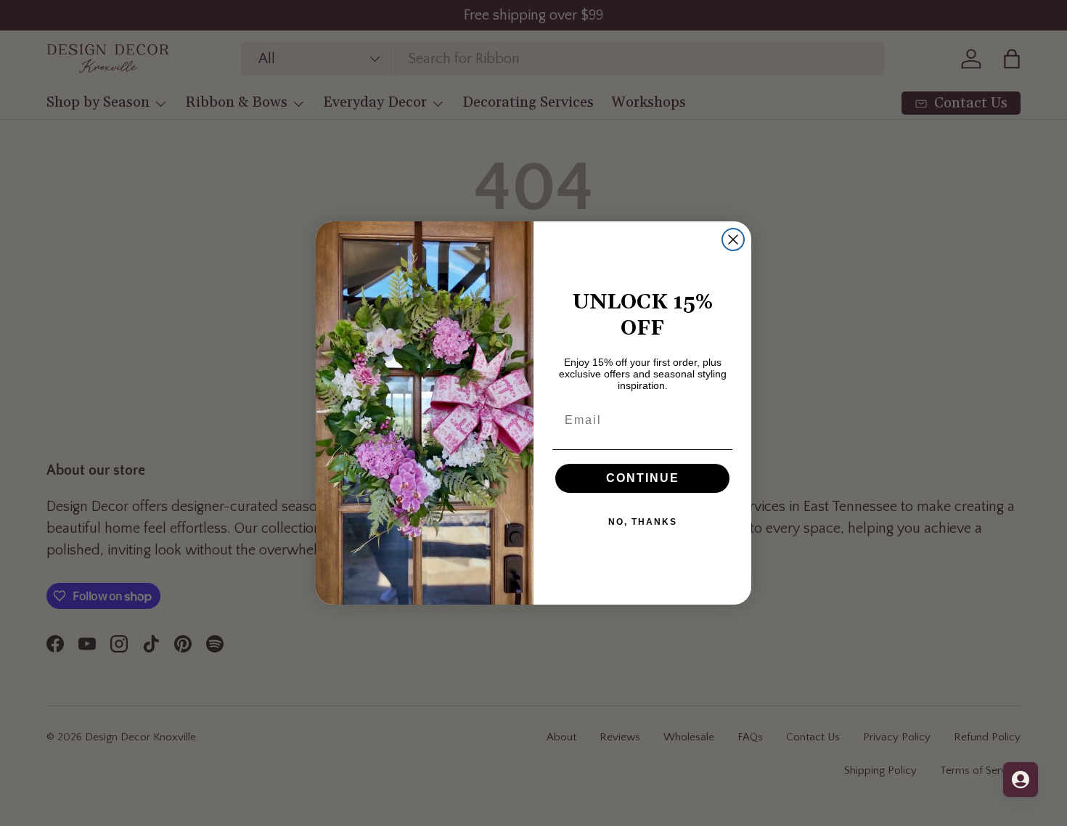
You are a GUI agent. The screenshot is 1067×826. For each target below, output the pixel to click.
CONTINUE (642, 478)
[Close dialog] (733, 239)
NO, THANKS (642, 522)
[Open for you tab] (1020, 779)
